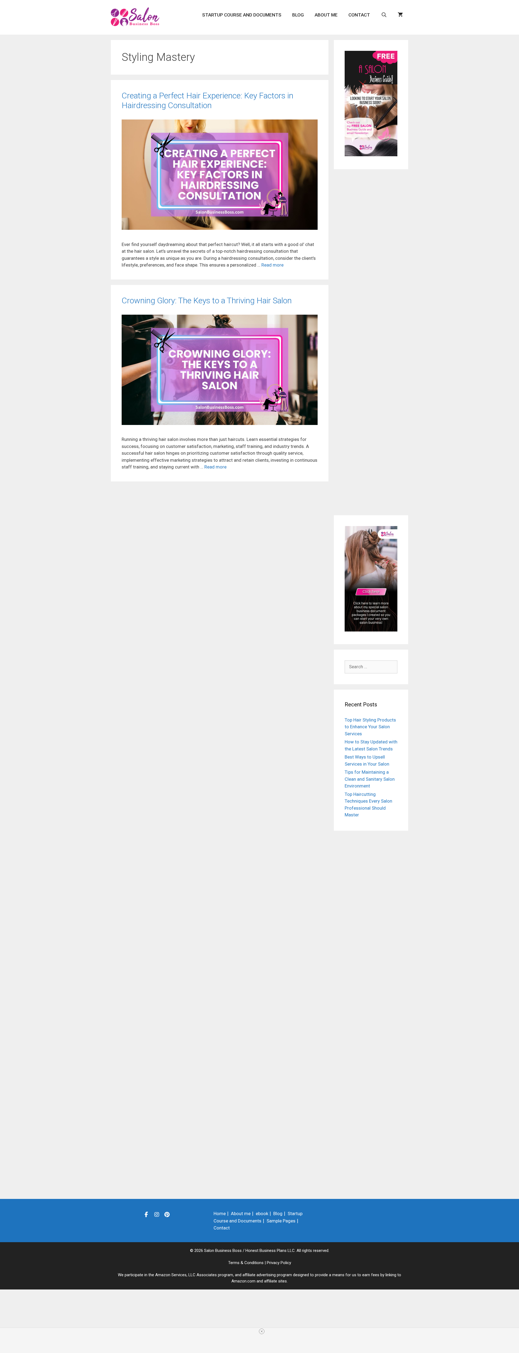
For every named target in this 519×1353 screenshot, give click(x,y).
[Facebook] (146, 1214)
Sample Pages (281, 1221)
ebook (262, 1213)
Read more (272, 265)
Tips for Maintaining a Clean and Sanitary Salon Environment (370, 779)
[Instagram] (157, 1214)
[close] (261, 1331)
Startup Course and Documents (241, 15)
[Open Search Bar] (383, 14)
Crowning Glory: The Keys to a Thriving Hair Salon (207, 300)
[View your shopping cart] (400, 14)
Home (220, 1213)
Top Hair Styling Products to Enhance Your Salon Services (370, 726)
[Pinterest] (167, 1214)
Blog (298, 15)
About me (326, 15)
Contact (359, 15)
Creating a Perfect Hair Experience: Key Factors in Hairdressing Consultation (207, 100)
